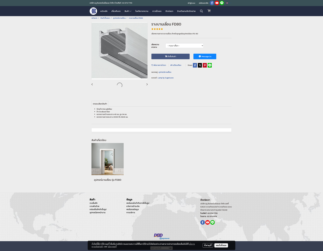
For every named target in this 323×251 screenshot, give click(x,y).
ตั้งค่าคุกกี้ (207, 245)
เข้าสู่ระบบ (191, 3)
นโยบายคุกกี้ (112, 246)
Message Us (206, 56)
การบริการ (130, 212)
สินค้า (127, 11)
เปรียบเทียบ (176, 65)
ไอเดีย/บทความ (141, 11)
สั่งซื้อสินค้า (171, 56)
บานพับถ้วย (94, 206)
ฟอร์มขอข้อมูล (132, 209)
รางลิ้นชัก (94, 203)
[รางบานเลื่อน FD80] (119, 51)
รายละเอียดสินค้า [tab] (100, 103)
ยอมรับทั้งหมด (221, 245)
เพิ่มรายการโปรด (159, 65)
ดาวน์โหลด (157, 11)
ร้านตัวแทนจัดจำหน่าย (186, 11)
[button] (201, 11)
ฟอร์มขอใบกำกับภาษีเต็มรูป (137, 203)
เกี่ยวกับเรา (116, 11)
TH (229, 3)
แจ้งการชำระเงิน (133, 206)
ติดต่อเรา (169, 11)
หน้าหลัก (103, 11)
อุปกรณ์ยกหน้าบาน (97, 212)
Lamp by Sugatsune (165, 77)
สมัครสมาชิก (203, 3)
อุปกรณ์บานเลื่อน (165, 72)
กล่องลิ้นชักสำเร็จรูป (98, 209)
